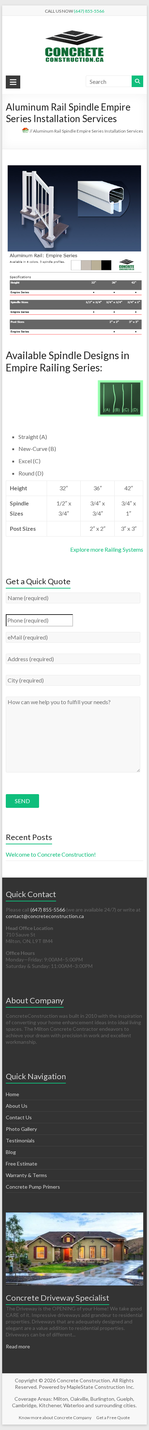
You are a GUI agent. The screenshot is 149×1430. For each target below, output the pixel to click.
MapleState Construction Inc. (100, 1387)
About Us (16, 1106)
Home (12, 1094)
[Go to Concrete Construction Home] (25, 131)
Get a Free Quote (113, 1417)
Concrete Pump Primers (33, 1187)
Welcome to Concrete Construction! (51, 854)
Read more (18, 1346)
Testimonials (20, 1140)
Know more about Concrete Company (55, 1417)
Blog (11, 1152)
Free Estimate (21, 1163)
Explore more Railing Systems (106, 549)
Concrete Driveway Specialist (57, 1297)
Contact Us (19, 1117)
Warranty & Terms (26, 1175)
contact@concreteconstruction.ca (45, 916)
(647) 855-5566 (89, 11)
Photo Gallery (21, 1129)
